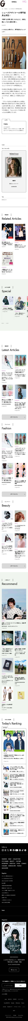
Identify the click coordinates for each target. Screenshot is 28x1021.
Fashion (6, 8)
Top (2, 8)
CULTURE (18, 861)
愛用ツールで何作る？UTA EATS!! (8, 895)
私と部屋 (3, 883)
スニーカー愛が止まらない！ (7, 876)
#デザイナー (4, 200)
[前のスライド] (3, 323)
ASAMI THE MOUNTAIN (6, 885)
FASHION (4, 859)
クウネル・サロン (17, 1006)
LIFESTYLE (12, 863)
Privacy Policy (20, 1015)
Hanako (12, 1003)
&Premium (18, 1003)
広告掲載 (14, 1015)
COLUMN (4, 866)
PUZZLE (19, 866)
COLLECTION (16, 859)
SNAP (9, 859)
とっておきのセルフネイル (7, 878)
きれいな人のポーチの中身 (7, 880)
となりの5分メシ (5, 892)
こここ (23, 1006)
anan (6, 999)
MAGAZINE (5, 868)
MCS (14, 1010)
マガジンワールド (8, 1015)
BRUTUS (10, 999)
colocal (4, 1006)
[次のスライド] (5, 323)
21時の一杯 (4, 897)
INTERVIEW (5, 863)
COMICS (24, 863)
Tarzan (22, 1003)
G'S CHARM (5, 861)
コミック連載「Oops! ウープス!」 (8, 890)
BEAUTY (12, 861)
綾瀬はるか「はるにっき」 (7, 888)
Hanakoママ (9, 1006)
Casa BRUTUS (7, 1003)
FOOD (18, 863)
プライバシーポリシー (17, 989)
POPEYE (14, 999)
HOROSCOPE (12, 866)
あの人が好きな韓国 (6, 902)
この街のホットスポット (7, 900)
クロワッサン (20, 999)
